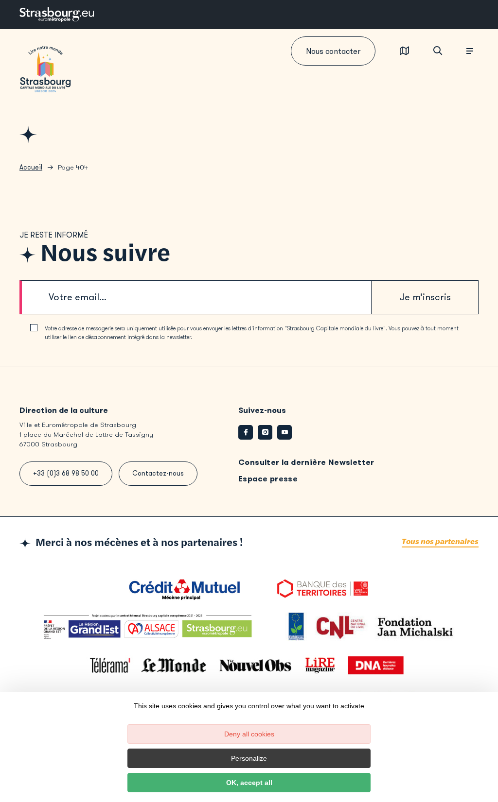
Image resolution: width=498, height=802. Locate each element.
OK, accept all (249, 782)
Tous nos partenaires (440, 541)
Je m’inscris (425, 297)
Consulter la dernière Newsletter (306, 462)
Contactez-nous (158, 473)
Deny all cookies (249, 734)
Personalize (249, 758)
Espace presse (268, 479)
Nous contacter (333, 51)
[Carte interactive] (404, 51)
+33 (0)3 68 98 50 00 (66, 473)
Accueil (30, 167)
